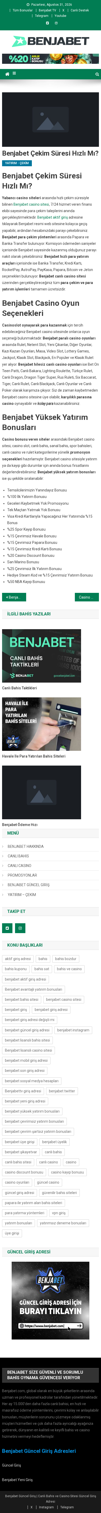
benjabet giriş (16, 1010)
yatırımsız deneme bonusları (63, 1223)
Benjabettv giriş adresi (23, 1091)
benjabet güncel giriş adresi (27, 1030)
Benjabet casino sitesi (31, 204)
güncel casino (48, 1182)
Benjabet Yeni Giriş (17, 1480)
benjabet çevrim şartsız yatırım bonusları (38, 1131)
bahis (43, 959)
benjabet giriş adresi (51, 1010)
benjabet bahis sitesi (21, 999)
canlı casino (48, 1162)
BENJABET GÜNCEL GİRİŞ (28, 885)
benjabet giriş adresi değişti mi (29, 1020)
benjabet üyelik (54, 1142)
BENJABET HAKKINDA (26, 846)
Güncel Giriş (11, 1465)
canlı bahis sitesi (18, 1162)
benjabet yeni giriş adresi (25, 1101)
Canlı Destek (80, 10)
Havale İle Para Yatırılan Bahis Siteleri (34, 756)
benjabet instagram (73, 1030)
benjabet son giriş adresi (25, 1070)
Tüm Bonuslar (23, 10)
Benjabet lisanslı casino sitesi (28, 1050)
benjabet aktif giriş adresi (25, 979)
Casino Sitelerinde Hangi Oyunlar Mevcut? (89, 597)
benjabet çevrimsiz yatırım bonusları (34, 1121)
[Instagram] (56, 23)
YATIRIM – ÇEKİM (22, 895)
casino (71, 1162)
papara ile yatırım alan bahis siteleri (33, 1203)
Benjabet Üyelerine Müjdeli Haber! (17, 597)
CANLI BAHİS (18, 856)
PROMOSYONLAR (22, 875)
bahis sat (41, 969)
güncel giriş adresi (19, 1193)
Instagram (46, 1507)
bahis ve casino (69, 969)
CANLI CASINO (19, 866)
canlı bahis (53, 1152)
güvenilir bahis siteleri (59, 1193)
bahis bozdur (65, 959)
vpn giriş (59, 1213)
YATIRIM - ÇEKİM (17, 163)
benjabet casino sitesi (63, 999)
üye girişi (12, 1233)
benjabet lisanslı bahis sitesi (27, 1040)
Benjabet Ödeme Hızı (20, 825)
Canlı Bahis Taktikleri (19, 688)
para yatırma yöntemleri (24, 1213)
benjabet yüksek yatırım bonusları (32, 1111)
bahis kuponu (16, 969)
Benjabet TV (47, 10)
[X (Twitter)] (47, 23)
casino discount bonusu (24, 1172)
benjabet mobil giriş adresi (26, 1060)
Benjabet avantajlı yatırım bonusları (33, 989)
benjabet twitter (62, 1091)
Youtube (60, 16)
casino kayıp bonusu (67, 1172)
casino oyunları (17, 1182)
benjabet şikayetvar (21, 1152)
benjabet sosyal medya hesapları (32, 1081)
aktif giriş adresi (18, 959)
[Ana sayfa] (7, 74)
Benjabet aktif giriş (52, 217)
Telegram (41, 16)
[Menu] (14, 73)
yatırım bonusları (18, 1223)
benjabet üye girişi (19, 1142)
